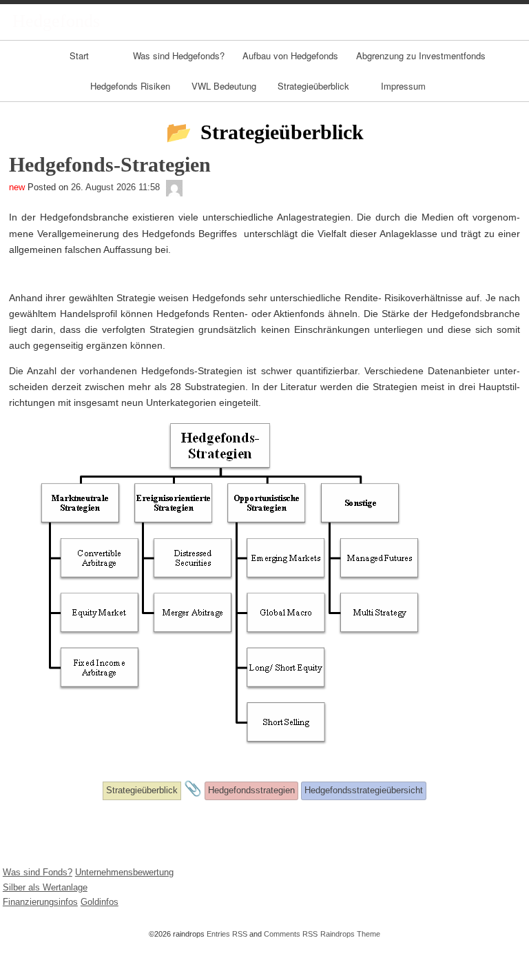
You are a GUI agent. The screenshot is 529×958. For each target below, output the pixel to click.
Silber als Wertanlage (45, 887)
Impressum (403, 85)
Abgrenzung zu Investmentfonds (421, 55)
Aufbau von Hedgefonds (290, 55)
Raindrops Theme (350, 934)
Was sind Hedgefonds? (179, 55)
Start (79, 55)
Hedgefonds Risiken (130, 85)
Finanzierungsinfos (40, 902)
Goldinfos (99, 902)
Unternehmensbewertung (124, 872)
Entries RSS (227, 934)
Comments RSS (291, 934)
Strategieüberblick (313, 85)
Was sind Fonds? (37, 872)
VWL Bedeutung (223, 85)
